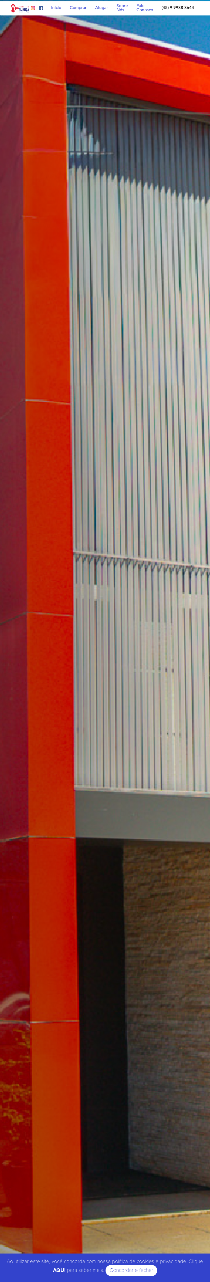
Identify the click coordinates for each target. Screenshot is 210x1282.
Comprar (78, 8)
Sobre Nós (122, 8)
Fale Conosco (144, 8)
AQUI (59, 1270)
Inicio (56, 8)
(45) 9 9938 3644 (178, 8)
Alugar (101, 8)
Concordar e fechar (131, 1270)
